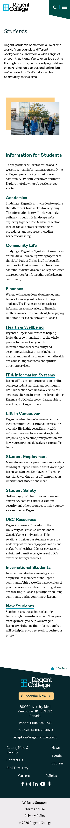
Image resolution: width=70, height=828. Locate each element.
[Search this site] (55, 7)
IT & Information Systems (30, 374)
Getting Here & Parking (17, 750)
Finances (14, 288)
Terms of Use (35, 809)
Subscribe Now (33, 696)
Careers (24, 776)
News (55, 748)
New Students (20, 605)
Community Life (21, 245)
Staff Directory (17, 768)
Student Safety (21, 490)
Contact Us (15, 760)
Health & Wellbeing (25, 326)
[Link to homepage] (16, 7)
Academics (16, 197)
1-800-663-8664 (42, 730)
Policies (51, 776)
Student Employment (26, 456)
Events (56, 755)
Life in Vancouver (23, 413)
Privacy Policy (35, 816)
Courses (57, 763)
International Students (28, 567)
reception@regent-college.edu (35, 737)
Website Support (35, 803)
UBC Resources (21, 519)
